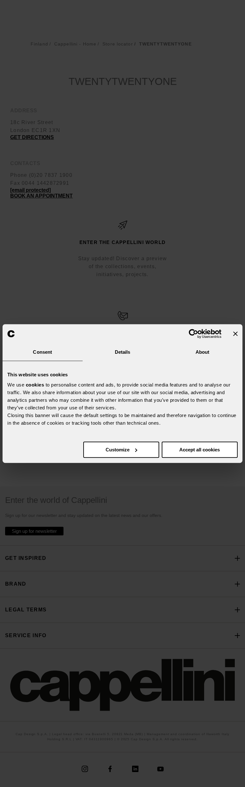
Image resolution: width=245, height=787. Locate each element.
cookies (35, 384)
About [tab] (203, 352)
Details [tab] (122, 352)
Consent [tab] (42, 352)
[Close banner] (235, 333)
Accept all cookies (199, 449)
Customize (118, 449)
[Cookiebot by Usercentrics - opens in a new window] (193, 333)
